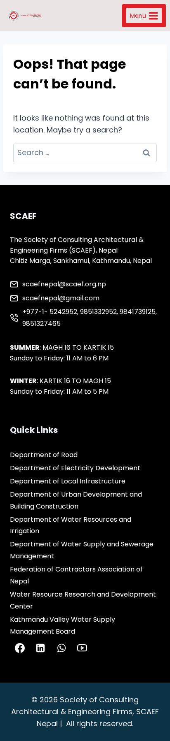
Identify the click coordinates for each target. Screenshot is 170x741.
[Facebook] (20, 648)
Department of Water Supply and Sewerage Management (81, 550)
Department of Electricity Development (75, 468)
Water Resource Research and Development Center (83, 600)
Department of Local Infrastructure (67, 481)
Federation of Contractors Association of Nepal (76, 575)
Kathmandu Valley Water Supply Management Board (62, 625)
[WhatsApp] (61, 648)
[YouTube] (82, 648)
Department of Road (44, 455)
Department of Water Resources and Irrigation (70, 525)
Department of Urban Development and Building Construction (76, 500)
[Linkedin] (40, 648)
